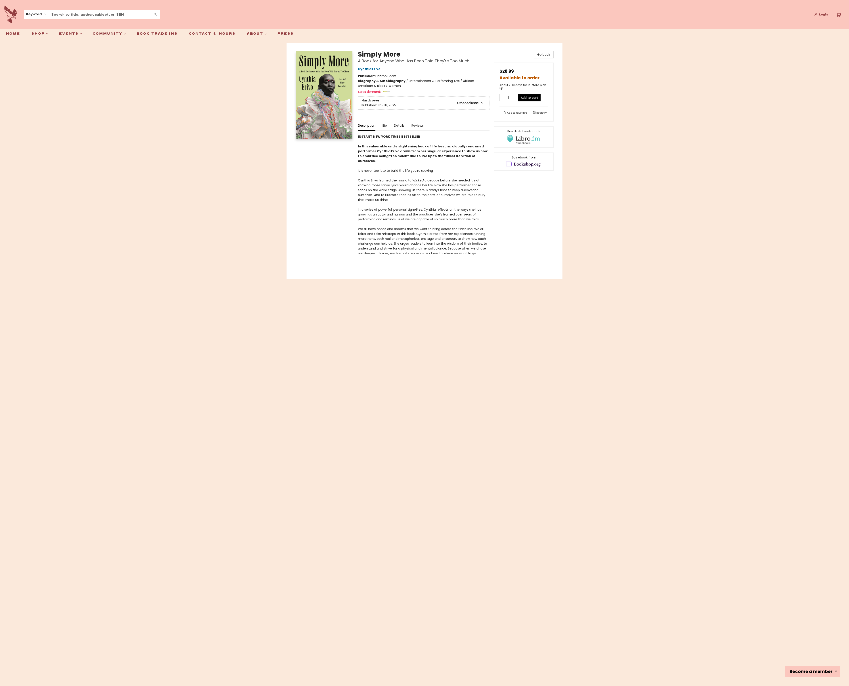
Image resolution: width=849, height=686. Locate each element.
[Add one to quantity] (514, 97)
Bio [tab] (384, 125)
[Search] (155, 14)
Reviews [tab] (417, 125)
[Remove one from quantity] (502, 97)
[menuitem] (12, 34)
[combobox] (36, 14)
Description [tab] (366, 125)
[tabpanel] (424, 201)
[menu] (424, 34)
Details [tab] (399, 125)
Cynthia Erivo (369, 69)
